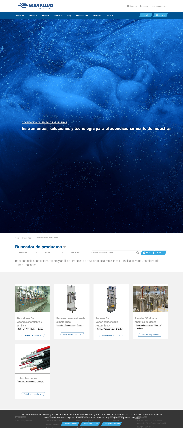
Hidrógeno (139, 328)
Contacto (133, 6)
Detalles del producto (32, 335)
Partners (45, 15)
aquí (137, 417)
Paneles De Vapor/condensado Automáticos (107, 321)
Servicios (33, 15)
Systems (160, 15)
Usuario (144, 6)
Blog (69, 15)
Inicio (16, 238)
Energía (40, 329)
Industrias (58, 15)
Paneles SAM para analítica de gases (146, 320)
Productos (20, 15)
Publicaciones (82, 15)
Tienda (146, 15)
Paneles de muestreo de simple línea (70, 320)
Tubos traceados (27, 378)
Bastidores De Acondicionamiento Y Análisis (29, 321)
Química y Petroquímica (26, 329)
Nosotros (97, 15)
